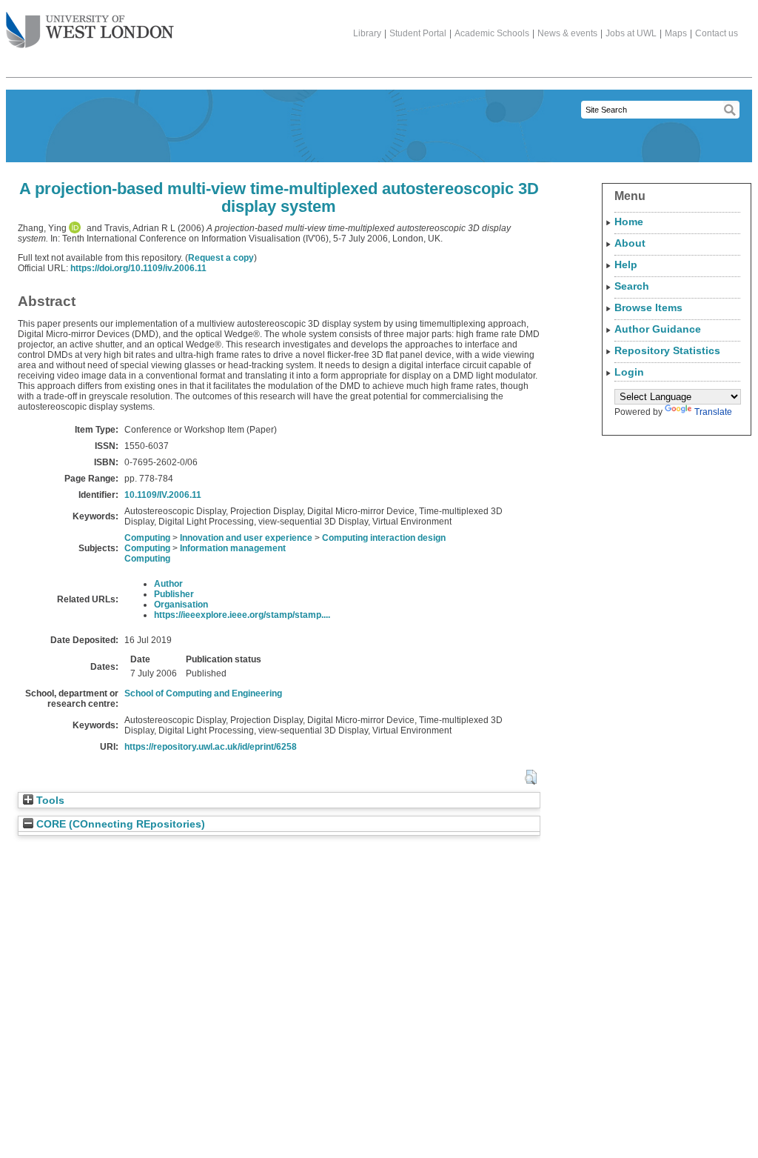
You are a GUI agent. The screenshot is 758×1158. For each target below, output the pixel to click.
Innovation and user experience (246, 538)
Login (629, 372)
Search (631, 286)
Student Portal (417, 33)
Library (367, 33)
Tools (48, 800)
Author (168, 584)
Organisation (181, 604)
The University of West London (90, 31)
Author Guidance (657, 329)
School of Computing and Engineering (203, 693)
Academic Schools (492, 33)
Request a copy (221, 258)
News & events (567, 33)
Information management (233, 548)
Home (628, 221)
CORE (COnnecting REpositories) (119, 824)
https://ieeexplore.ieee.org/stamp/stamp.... (242, 615)
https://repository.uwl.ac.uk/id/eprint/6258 (210, 747)
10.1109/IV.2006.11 (162, 495)
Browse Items (648, 307)
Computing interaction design (384, 538)
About (629, 243)
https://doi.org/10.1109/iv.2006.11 (138, 268)
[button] (530, 777)
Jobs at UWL (631, 33)
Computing (147, 538)
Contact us (716, 33)
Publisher (174, 594)
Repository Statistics (667, 350)
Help (625, 264)
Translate (713, 412)
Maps (676, 33)
